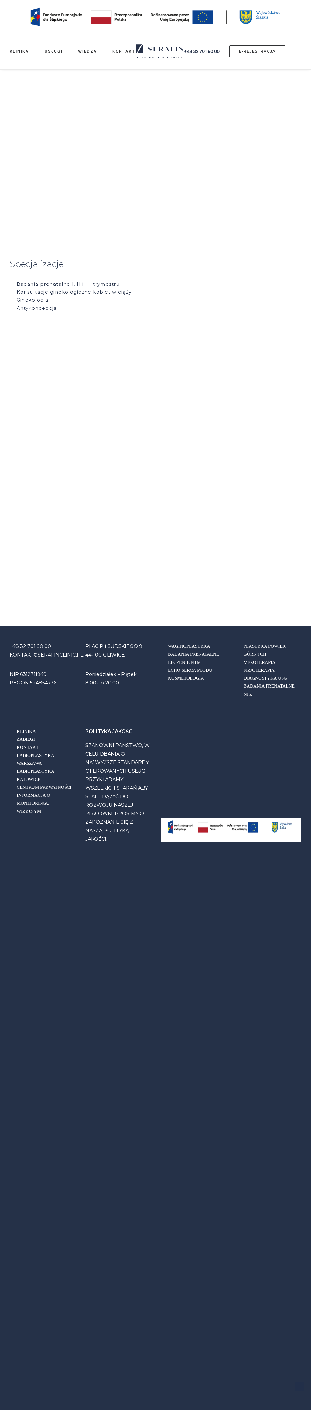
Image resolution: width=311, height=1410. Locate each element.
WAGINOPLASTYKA (189, 646)
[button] (303, 51)
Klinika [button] (19, 51)
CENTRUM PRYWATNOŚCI (44, 787)
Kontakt (123, 51)
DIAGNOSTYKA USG (265, 678)
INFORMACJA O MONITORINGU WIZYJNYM (33, 803)
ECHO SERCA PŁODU (190, 670)
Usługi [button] (54, 51)
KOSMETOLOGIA (186, 678)
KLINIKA (26, 731)
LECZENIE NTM (184, 662)
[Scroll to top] (299, 1386)
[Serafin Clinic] (159, 51)
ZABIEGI (26, 739)
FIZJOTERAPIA (259, 670)
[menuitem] (24, 51)
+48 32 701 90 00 (202, 51)
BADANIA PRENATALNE (193, 654)
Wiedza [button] (87, 51)
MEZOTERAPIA (259, 662)
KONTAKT (28, 747)
